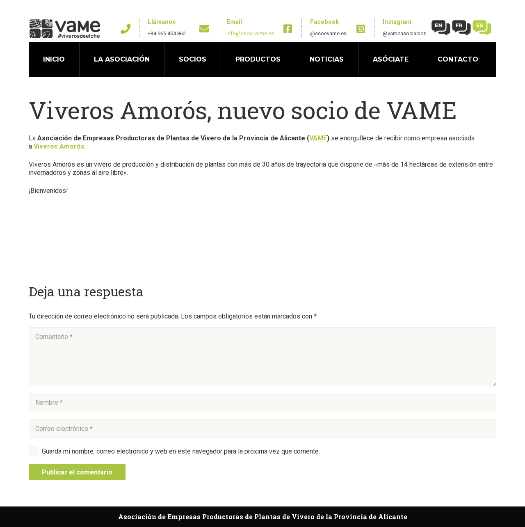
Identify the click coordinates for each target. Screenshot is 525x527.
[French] (462, 27)
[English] (441, 27)
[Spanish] (482, 27)
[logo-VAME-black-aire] (65, 28)
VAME (318, 138)
